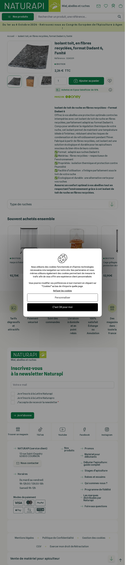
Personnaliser (62, 297)
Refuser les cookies (62, 290)
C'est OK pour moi (62, 307)
